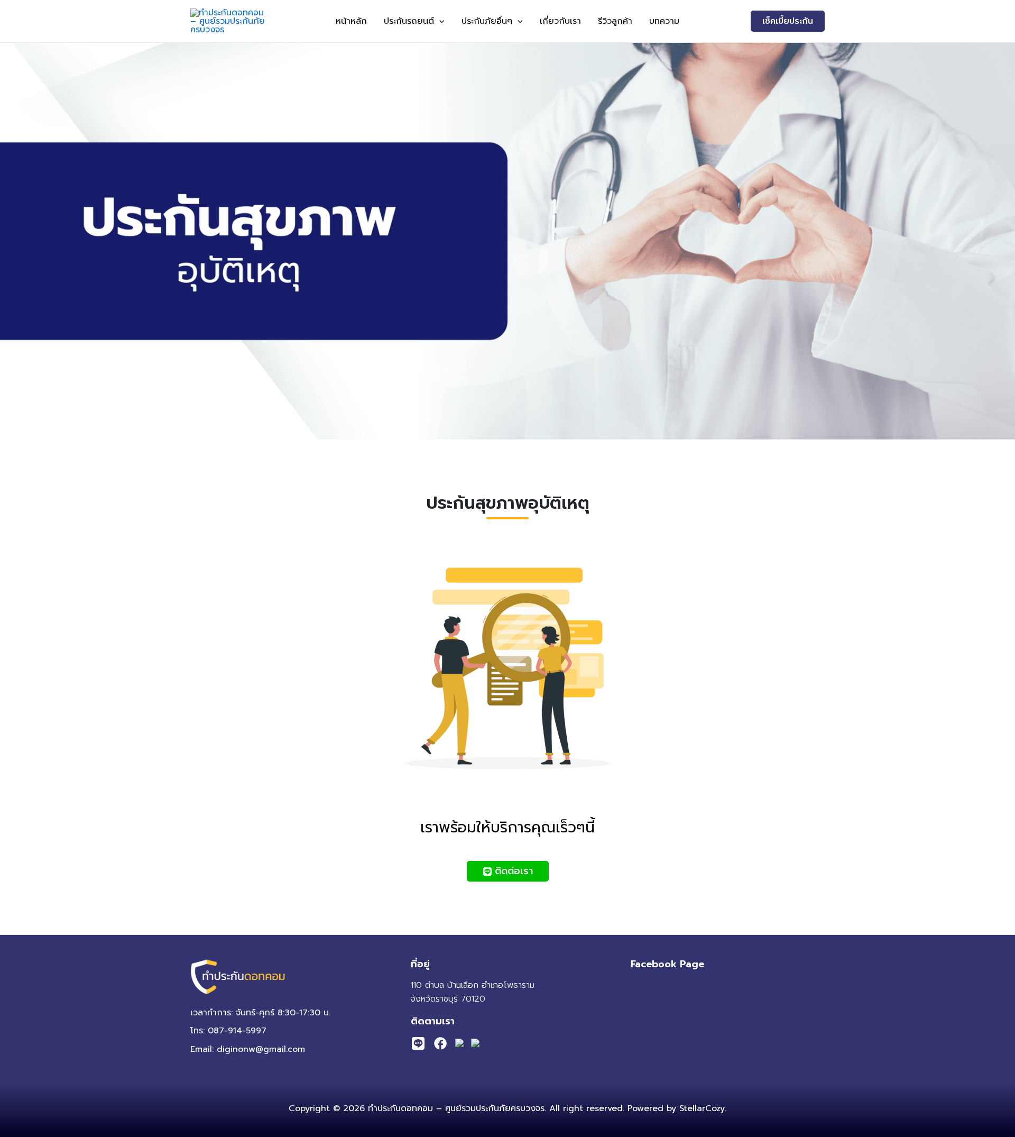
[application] (439, 21)
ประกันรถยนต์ (409, 21)
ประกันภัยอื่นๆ (487, 21)
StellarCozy (702, 1108)
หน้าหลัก (351, 21)
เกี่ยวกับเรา (560, 21)
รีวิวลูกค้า (615, 21)
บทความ (664, 21)
